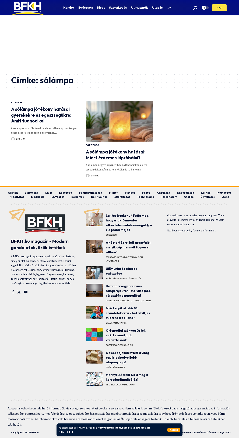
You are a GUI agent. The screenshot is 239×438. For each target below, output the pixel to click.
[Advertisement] (119, 41)
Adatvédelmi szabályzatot (113, 427)
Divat (109, 323)
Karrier (122, 278)
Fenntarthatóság (116, 257)
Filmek (109, 300)
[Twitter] (19, 292)
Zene (148, 300)
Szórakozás (121, 300)
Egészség (18, 102)
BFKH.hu (20, 139)
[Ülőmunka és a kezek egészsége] (94, 272)
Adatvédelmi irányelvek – (206, 432)
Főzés (121, 367)
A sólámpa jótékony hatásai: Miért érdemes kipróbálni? (116, 155)
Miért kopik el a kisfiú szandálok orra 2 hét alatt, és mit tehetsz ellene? (128, 313)
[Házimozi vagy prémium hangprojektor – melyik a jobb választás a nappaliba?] (94, 290)
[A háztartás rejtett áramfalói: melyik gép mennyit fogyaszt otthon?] (94, 246)
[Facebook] (13, 292)
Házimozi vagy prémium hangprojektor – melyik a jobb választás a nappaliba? (128, 290)
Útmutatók (112, 261)
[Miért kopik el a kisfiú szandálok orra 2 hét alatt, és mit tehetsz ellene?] (94, 312)
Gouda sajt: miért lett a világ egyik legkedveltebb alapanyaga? (127, 357)
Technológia (135, 257)
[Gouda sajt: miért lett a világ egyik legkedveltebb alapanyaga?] (94, 357)
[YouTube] (26, 292)
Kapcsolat (225, 432)
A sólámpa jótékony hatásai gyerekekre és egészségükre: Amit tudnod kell (41, 115)
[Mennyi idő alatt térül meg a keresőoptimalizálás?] (94, 379)
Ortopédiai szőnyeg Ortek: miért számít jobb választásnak (126, 335)
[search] (195, 8)
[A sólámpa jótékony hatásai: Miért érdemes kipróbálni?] (119, 121)
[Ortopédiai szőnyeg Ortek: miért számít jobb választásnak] (94, 334)
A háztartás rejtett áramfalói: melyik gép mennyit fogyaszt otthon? (128, 247)
